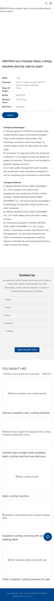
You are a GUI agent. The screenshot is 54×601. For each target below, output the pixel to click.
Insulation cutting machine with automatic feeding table (27, 537)
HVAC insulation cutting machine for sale (26, 579)
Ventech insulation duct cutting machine (25, 412)
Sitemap (37, 596)
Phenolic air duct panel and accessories (21, 374)
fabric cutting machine (15, 496)
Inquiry (10, 115)
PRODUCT (47, 374)
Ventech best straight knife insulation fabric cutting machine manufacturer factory (24, 454)
